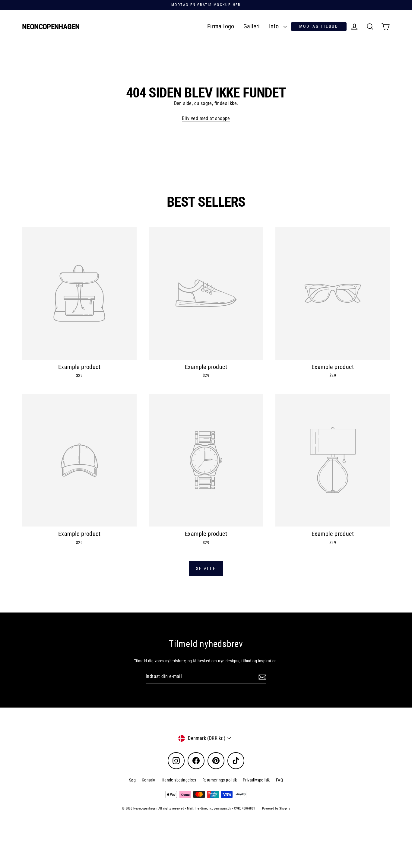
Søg (132, 780)
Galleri (251, 26)
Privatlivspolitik (256, 780)
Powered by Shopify (276, 808)
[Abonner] (261, 676)
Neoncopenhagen (50, 26)
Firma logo (220, 26)
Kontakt (149, 780)
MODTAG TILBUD (318, 26)
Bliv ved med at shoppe (206, 118)
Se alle (206, 568)
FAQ (279, 780)
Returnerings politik (219, 780)
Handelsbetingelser (179, 780)
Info (274, 26)
